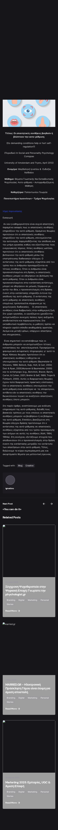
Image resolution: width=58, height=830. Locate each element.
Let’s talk (43, 821)
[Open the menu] (43, 415)
